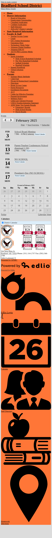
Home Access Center (19, 85)
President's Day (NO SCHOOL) (29, 173)
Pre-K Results (20, 112)
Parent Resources (17, 88)
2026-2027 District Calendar (21, 29)
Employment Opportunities (21, 20)
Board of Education (18, 18)
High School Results (23, 110)
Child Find (15, 79)
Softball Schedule (22, 63)
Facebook (2, 315)
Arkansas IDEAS (17, 49)
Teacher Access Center (19, 36)
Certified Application (19, 25)
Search (2, 317)
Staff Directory (16, 27)
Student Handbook (18, 67)
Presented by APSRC (9, 260)
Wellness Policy (17, 99)
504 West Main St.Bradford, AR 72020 (9, 252)
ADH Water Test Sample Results (23, 105)
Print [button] (23, 125)
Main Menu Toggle (8, 9)
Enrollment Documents (19, 90)
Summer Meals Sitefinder (20, 77)
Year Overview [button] (33, 125)
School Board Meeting (25, 131)
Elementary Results (22, 107)
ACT (13, 92)
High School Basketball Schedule (28, 59)
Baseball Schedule (22, 65)
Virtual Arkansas (17, 70)
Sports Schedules (17, 56)
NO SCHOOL (21, 159)
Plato (13, 72)
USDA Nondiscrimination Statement (25, 103)
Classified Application (19, 22)
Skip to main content (9, 2)
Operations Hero (17, 43)
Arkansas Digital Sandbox (21, 47)
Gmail (13, 38)
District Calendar (10, 223)
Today (3, 214)
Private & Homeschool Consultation (24, 81)
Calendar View (44, 214)
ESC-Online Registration (20, 41)
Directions (15, 83)
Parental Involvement (19, 96)
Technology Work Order (20, 45)
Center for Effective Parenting (22, 94)
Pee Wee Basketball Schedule (26, 61)
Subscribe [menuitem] (45, 125)
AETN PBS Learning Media (22, 52)
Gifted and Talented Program (22, 101)
